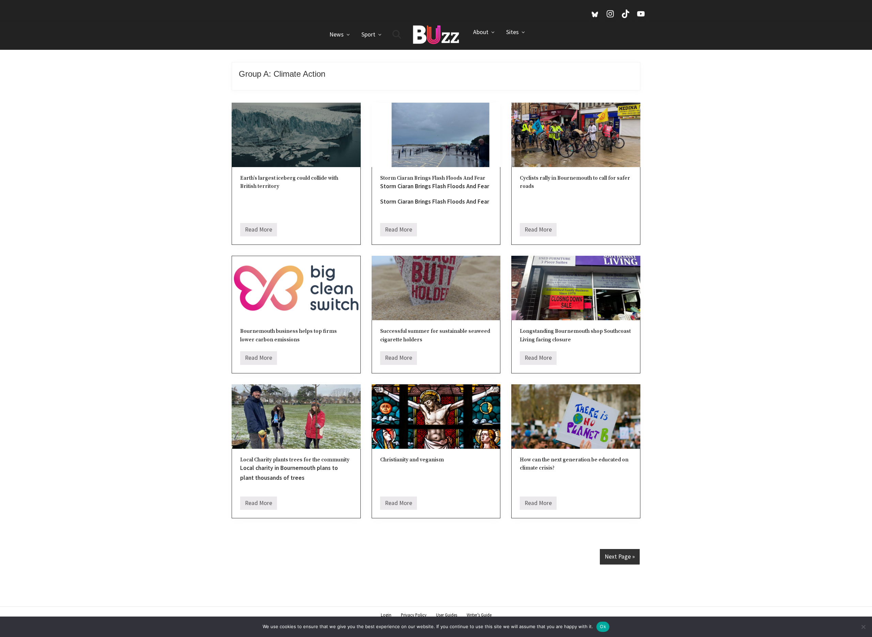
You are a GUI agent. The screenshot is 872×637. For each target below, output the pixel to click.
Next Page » (620, 556)
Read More (258, 231)
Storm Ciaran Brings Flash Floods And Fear (432, 178)
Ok (603, 626)
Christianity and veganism (412, 460)
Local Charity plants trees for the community (294, 460)
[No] (863, 626)
